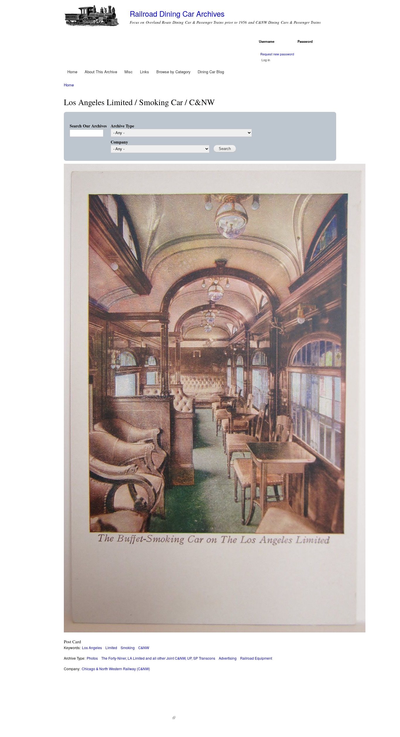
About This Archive (101, 71)
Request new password (277, 54)
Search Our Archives (88, 126)
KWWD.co (165, 717)
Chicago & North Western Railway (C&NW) (116, 668)
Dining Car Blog (211, 71)
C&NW (143, 647)
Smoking (128, 647)
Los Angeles (92, 647)
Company (119, 142)
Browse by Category (173, 71)
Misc (128, 71)
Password (306, 41)
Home (72, 71)
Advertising (228, 658)
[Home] (92, 17)
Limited (111, 647)
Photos (92, 658)
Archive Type (122, 126)
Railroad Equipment (256, 658)
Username (267, 41)
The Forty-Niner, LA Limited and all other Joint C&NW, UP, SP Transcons (158, 658)
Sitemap (185, 717)
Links (144, 71)
